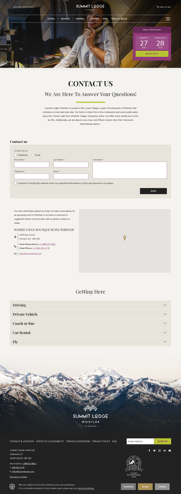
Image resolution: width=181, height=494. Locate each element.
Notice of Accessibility (50, 441)
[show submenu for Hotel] (58, 18)
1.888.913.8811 (29, 463)
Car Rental (21, 332)
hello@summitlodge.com (30, 253)
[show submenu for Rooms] (73, 18)
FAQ (114, 441)
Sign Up (163, 441)
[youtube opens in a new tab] (169, 450)
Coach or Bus (24, 323)
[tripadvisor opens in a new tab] (164, 450)
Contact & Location (22, 441)
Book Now (152, 53)
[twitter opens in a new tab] (154, 450)
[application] (90, 486)
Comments (98, 159)
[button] (144, 43)
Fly (15, 341)
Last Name (58, 159)
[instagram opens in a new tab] (159, 450)
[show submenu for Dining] (87, 18)
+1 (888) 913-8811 (47, 244)
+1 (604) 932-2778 (41, 248)
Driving (19, 305)
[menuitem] (51, 18)
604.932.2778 (18, 467)
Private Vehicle (25, 314)
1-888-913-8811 (165, 7)
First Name (19, 159)
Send (153, 191)
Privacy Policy (101, 441)
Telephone (19, 171)
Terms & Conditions (78, 441)
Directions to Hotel (18, 477)
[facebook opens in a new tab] (149, 450)
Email (56, 171)
